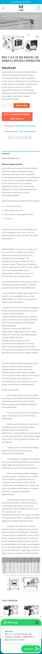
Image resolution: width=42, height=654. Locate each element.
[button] (36, 622)
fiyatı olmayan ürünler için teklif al (17, 116)
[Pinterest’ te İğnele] (26, 138)
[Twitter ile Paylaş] (18, 138)
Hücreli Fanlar (13, 18)
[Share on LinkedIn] (30, 138)
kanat (16, 132)
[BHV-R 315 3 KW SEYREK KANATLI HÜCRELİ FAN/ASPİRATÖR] (31, 610)
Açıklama (6, 153)
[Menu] (3, 8)
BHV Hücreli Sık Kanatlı (28, 19)
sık (25, 132)
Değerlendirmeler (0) (10, 158)
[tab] (21, 153)
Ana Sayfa (7, 16)
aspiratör (31, 132)
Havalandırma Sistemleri (27, 16)
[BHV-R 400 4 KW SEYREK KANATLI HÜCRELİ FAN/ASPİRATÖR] (11, 610)
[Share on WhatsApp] (10, 138)
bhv (21, 132)
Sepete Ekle (21, 105)
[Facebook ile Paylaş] (14, 138)
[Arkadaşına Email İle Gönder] (22, 138)
